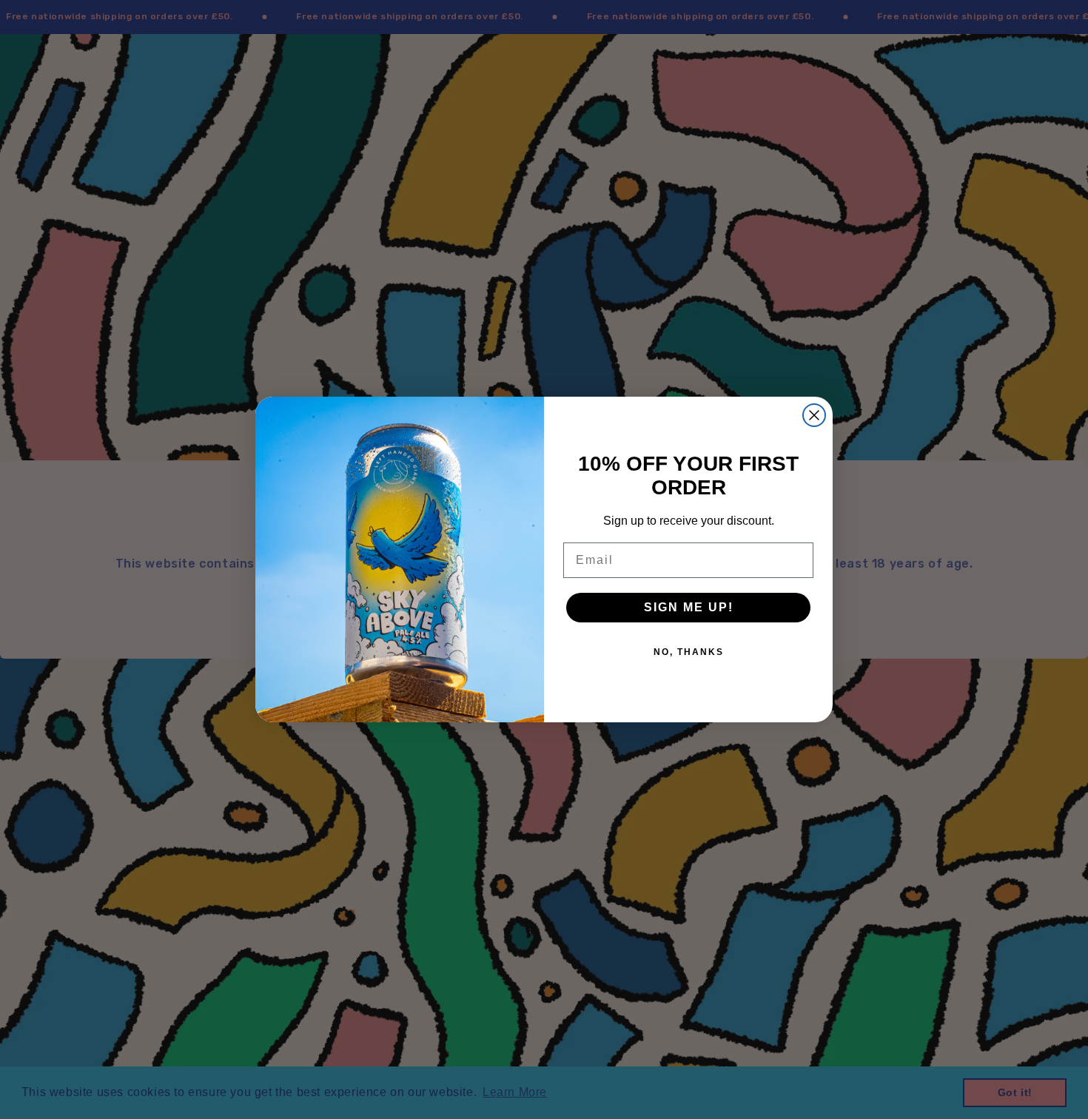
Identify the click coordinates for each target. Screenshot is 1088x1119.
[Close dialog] (814, 415)
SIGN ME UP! (688, 607)
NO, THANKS (689, 652)
